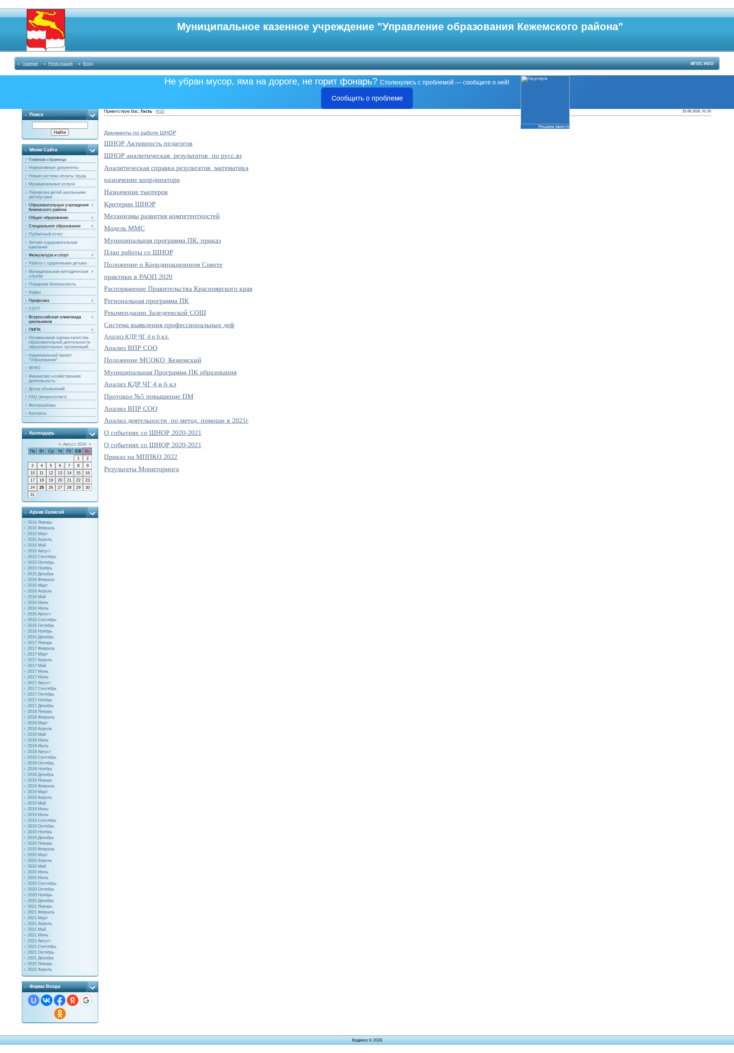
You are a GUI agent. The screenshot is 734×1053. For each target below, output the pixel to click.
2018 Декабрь (41, 774)
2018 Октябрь (41, 763)
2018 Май (37, 734)
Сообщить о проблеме (367, 98)
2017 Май (37, 665)
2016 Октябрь (41, 625)
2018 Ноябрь (40, 768)
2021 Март (38, 917)
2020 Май (37, 866)
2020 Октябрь (41, 889)
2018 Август (39, 751)
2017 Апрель (40, 659)
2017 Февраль (41, 648)
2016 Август (39, 614)
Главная (30, 63)
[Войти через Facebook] (59, 1000)
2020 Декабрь (41, 900)
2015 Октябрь (41, 562)
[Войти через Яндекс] (72, 1000)
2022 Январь (40, 963)
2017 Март (38, 654)
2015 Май (37, 545)
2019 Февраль (41, 786)
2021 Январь (40, 906)
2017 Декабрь (41, 705)
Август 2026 (74, 444)
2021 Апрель (40, 923)
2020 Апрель (40, 860)
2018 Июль (38, 745)
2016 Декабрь (41, 636)
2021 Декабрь (41, 958)
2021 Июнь (38, 935)
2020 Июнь (38, 872)
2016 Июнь (38, 602)
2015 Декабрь (41, 573)
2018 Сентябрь (42, 757)
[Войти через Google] (86, 1000)
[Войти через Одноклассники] (60, 1013)
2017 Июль (38, 677)
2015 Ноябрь (40, 568)
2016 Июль (38, 608)
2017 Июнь (38, 671)
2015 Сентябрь (42, 556)
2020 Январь (40, 843)
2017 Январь (40, 642)
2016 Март (38, 585)
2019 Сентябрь (42, 820)
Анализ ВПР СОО (131, 348)
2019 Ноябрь (40, 831)
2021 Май (37, 929)
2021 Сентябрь (42, 946)
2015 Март (38, 533)
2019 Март (38, 791)
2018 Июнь (38, 740)
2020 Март (38, 854)
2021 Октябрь (41, 952)
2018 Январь (40, 711)
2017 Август (39, 682)
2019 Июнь (38, 808)
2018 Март (38, 722)
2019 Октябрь (41, 826)
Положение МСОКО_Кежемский (152, 360)
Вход (88, 63)
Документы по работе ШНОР (140, 133)
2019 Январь (40, 780)
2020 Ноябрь (40, 894)
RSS (160, 111)
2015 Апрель (40, 539)
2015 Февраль (41, 528)
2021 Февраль (41, 912)
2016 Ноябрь (40, 631)
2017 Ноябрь (40, 700)
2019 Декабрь (41, 837)
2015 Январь (40, 522)
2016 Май (37, 596)
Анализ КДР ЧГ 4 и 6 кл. (136, 336)
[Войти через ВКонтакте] (46, 1000)
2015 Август (39, 550)
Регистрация (60, 63)
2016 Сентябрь (42, 619)
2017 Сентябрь (42, 688)
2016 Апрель (40, 591)
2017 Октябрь (41, 694)
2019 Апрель (40, 797)
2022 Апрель (40, 969)
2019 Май (37, 803)
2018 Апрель (40, 728)
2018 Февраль (41, 717)
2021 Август (39, 940)
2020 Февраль (41, 849)
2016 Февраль (41, 579)
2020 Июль (38, 877)
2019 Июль (38, 814)
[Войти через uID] (33, 1000)
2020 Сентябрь (42, 883)
